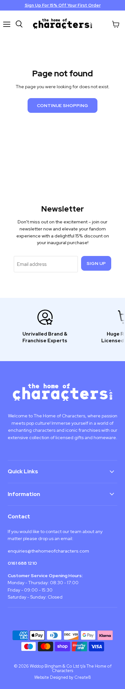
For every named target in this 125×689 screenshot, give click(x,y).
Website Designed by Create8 (62, 677)
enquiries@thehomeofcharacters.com (48, 551)
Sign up (96, 263)
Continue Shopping (62, 105)
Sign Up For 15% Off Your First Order (63, 5)
